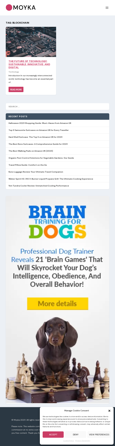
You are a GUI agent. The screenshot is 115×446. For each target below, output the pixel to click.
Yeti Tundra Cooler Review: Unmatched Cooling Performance (39, 185)
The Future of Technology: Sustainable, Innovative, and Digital (29, 64)
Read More (16, 89)
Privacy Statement (82, 441)
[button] (109, 410)
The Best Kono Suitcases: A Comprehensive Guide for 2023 (38, 144)
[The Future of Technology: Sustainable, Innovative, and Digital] (31, 42)
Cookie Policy (68, 441)
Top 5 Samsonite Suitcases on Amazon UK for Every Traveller (39, 130)
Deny (75, 434)
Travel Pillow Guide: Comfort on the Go (28, 165)
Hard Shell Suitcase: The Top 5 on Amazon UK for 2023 (35, 137)
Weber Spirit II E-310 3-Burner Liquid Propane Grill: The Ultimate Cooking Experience (51, 179)
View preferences (99, 434)
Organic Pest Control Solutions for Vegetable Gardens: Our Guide (41, 158)
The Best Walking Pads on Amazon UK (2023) (31, 151)
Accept (53, 434)
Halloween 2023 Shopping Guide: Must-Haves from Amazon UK (40, 123)
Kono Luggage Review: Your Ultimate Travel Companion (36, 172)
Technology (14, 72)
